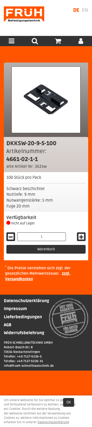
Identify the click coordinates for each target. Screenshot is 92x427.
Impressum (15, 308)
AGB (7, 324)
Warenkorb (46, 249)
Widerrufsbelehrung (24, 332)
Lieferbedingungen (23, 317)
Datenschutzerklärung (26, 300)
